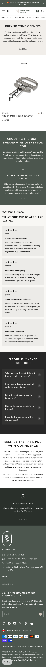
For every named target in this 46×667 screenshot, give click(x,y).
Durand (5, 113)
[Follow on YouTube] (31, 623)
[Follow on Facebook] (9, 624)
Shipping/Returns (8, 646)
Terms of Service (36, 646)
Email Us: (21, 558)
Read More (23, 49)
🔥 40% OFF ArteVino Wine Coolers (23, 4)
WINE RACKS (19, 17)
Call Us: (16, 562)
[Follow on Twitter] (20, 623)
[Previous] (2, 3)
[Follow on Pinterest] (25, 623)
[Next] (43, 3)
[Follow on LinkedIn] (14, 624)
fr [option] (37, 11)
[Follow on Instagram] (3, 623)
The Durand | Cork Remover (17, 116)
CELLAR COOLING (32, 17)
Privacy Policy (22, 646)
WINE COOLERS (6, 17)
